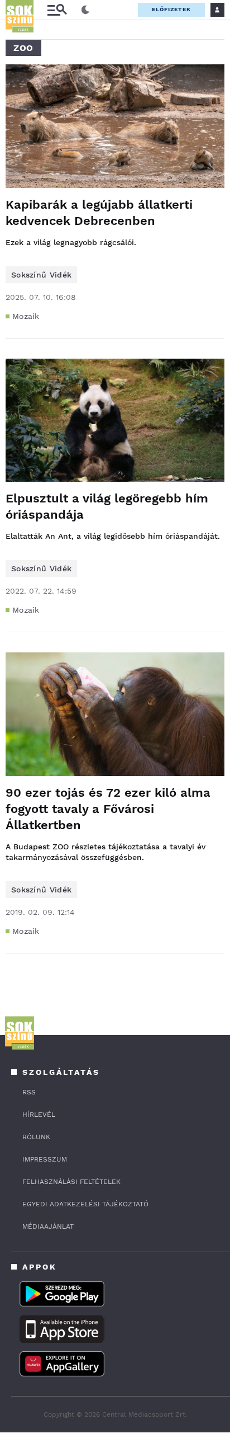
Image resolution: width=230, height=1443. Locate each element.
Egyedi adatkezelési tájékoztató (85, 1204)
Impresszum (44, 1159)
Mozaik (26, 316)
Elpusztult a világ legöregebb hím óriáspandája (107, 506)
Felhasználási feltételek (71, 1182)
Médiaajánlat (48, 1226)
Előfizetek (171, 9)
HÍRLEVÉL (38, 1114)
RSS (29, 1092)
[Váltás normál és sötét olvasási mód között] (85, 10)
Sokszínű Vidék (41, 274)
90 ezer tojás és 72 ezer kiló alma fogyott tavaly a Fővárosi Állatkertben (108, 809)
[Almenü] (57, 10)
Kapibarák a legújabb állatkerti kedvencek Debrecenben (99, 213)
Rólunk (36, 1137)
